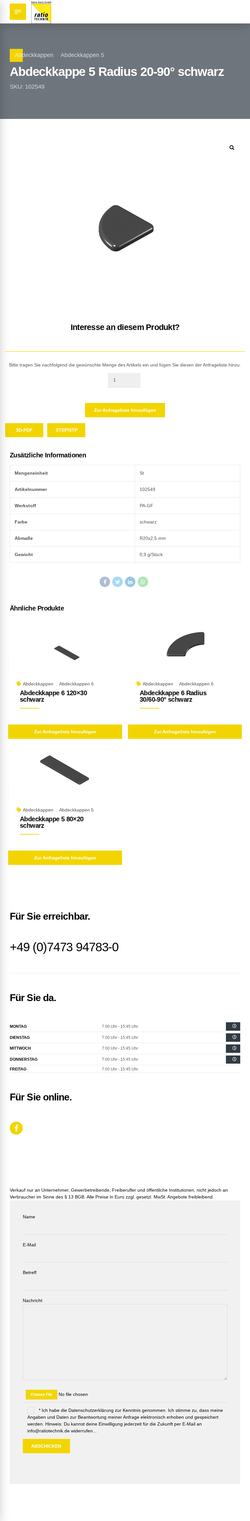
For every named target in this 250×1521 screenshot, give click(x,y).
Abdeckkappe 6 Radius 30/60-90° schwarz (173, 696)
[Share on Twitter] (117, 582)
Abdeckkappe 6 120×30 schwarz (53, 696)
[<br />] (233, 1026)
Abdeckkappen (34, 55)
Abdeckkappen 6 (76, 683)
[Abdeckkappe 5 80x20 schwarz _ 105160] (65, 780)
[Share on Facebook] (105, 582)
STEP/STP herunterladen (70, 432)
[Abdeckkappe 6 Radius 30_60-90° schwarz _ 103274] (185, 654)
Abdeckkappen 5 (82, 55)
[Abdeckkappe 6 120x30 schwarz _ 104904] (65, 654)
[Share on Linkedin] (130, 582)
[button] (232, 147)
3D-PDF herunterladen (28, 432)
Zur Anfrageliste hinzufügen (125, 410)
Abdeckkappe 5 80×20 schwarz (52, 822)
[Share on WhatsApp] (143, 582)
